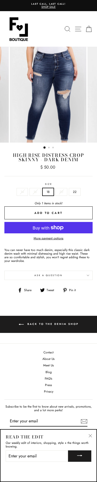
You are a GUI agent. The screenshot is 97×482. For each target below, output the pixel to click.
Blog (49, 372)
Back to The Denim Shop (52, 324)
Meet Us (48, 365)
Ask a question (48, 275)
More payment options (48, 238)
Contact (48, 352)
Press (48, 385)
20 (61, 192)
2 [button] (49, 148)
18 (48, 192)
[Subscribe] (84, 421)
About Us (48, 359)
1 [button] (44, 147)
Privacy (48, 391)
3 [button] (53, 148)
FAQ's (48, 378)
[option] (48, 6)
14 (22, 192)
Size (48, 184)
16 (35, 192)
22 (75, 192)
